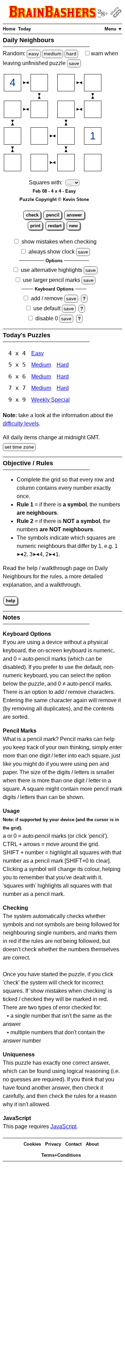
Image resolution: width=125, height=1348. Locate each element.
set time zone (19, 447)
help (10, 600)
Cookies (32, 1144)
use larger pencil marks (51, 280)
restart (54, 225)
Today (24, 28)
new (73, 225)
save (74, 63)
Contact (73, 1144)
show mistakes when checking (59, 242)
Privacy (53, 1144)
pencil (52, 215)
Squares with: (45, 182)
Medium (41, 365)
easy (33, 53)
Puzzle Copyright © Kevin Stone (54, 199)
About (92, 1144)
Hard (63, 365)
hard (71, 53)
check (32, 215)
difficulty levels (21, 424)
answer (74, 215)
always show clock (51, 252)
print (35, 225)
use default (46, 308)
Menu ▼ (113, 28)
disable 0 (46, 318)
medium (52, 53)
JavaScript (63, 1126)
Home (9, 28)
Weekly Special (50, 400)
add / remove (47, 298)
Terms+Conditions (61, 1155)
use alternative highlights (51, 270)
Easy (37, 353)
